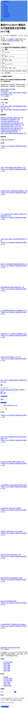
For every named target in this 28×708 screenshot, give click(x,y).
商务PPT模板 (6, 14)
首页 (4, 4)
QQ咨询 (4, 393)
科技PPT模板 (6, 682)
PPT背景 (5, 9)
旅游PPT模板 (12, 89)
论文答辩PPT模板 (7, 678)
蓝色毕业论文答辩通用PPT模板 (8, 601)
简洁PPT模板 (6, 667)
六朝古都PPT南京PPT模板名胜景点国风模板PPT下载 (14, 191)
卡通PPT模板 (6, 669)
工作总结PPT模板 (7, 662)
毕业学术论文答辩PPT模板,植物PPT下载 (11, 554)
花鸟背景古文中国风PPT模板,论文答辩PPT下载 (12, 461)
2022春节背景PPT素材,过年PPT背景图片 (11, 508)
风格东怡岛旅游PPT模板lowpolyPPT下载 (11, 126)
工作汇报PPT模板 (7, 680)
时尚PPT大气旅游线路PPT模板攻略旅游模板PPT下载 (14, 264)
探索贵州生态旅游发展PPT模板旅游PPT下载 (12, 117)
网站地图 (5, 677)
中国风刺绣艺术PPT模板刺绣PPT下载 (10, 119)
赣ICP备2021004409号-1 (16, 700)
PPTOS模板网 (9, 39)
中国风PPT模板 (4, 89)
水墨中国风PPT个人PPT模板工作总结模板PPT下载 (13, 333)
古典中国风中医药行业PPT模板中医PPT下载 (12, 123)
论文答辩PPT (6, 16)
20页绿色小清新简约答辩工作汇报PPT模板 (11, 531)
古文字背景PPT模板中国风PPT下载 (9, 121)
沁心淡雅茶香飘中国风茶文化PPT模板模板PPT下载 (13, 310)
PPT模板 (5, 6)
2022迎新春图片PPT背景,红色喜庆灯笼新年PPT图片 (14, 485)
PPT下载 (5, 8)
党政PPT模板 (6, 665)
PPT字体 (5, 11)
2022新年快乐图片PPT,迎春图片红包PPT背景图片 (13, 624)
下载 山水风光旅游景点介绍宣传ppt (11, 389)
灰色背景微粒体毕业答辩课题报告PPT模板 (11, 578)
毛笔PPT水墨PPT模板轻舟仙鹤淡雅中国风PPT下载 (13, 133)
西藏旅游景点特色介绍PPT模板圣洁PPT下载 (12, 128)
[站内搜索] (1, 19)
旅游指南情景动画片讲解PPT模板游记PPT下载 (12, 124)
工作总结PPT (6, 13)
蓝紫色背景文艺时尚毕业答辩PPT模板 (10, 647)
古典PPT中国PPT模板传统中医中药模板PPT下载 (13, 167)
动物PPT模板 (6, 670)
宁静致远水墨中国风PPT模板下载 (9, 131)
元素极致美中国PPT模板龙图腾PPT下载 (11, 130)
